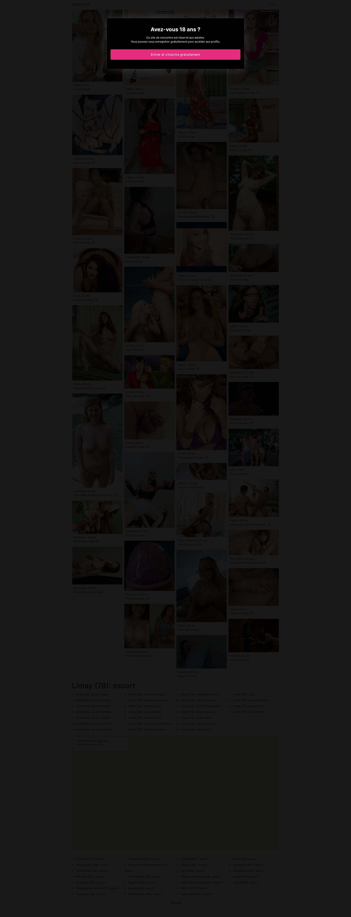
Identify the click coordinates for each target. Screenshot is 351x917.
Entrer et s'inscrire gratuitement (175, 54)
